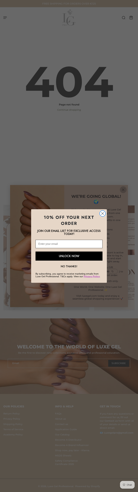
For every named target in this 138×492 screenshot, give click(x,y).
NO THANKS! (69, 266)
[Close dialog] (103, 213)
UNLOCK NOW (69, 256)
